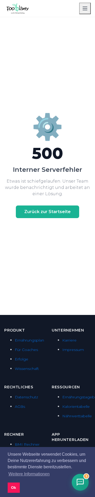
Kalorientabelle (76, 406)
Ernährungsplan (29, 340)
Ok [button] (13, 487)
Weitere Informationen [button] (29, 474)
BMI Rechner (27, 444)
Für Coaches (26, 349)
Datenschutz (26, 397)
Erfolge (21, 359)
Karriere (69, 340)
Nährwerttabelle (77, 416)
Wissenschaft (27, 368)
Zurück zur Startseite (47, 211)
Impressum (73, 349)
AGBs (20, 406)
